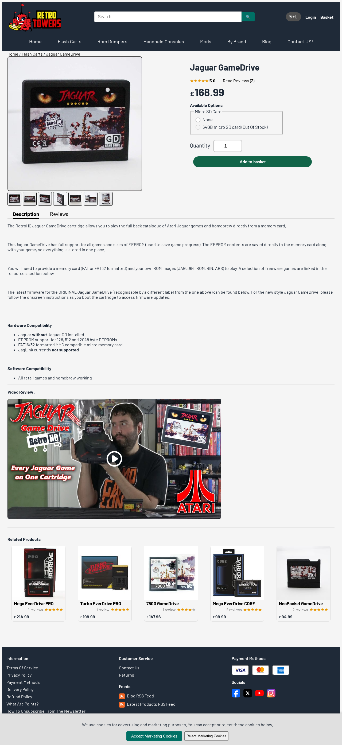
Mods (205, 41)
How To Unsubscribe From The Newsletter (46, 710)
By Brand (236, 41)
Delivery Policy (19, 689)
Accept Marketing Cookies (154, 736)
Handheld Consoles (163, 41)
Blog (266, 41)
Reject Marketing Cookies (206, 736)
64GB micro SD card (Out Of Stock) (235, 127)
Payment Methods (23, 682)
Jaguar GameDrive (63, 53)
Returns (126, 674)
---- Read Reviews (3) (222, 80)
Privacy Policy (19, 674)
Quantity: (201, 145)
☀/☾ (293, 17)
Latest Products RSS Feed (150, 704)
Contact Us (129, 667)
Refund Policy (19, 696)
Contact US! (300, 41)
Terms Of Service (22, 667)
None (208, 119)
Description (26, 214)
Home (35, 41)
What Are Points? (22, 703)
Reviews (59, 214)
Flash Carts (69, 41)
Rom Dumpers (112, 41)
